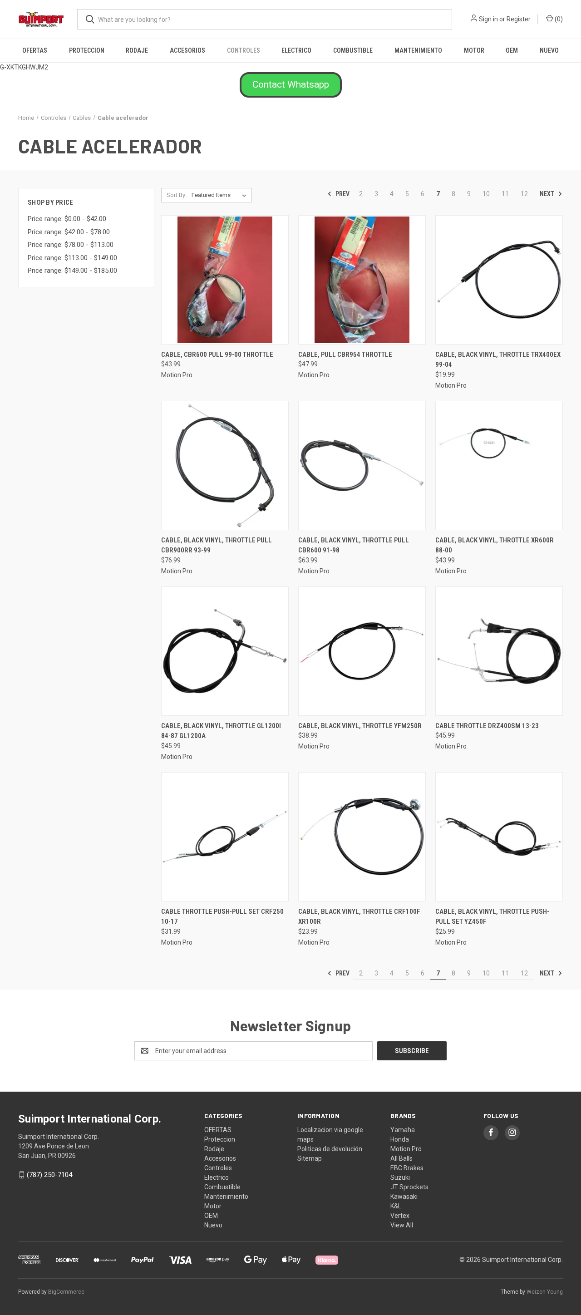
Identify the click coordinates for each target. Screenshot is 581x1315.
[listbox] (220, 195)
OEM (512, 50)
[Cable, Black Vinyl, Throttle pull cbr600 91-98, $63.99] (362, 465)
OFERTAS (34, 50)
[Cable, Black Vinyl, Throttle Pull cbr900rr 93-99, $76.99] (225, 465)
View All (401, 1225)
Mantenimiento (418, 50)
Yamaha (402, 1129)
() (558, 19)
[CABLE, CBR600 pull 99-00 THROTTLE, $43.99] (225, 280)
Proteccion (86, 50)
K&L (395, 1206)
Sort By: (177, 195)
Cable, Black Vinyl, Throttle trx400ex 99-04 (498, 359)
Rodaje (137, 50)
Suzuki (400, 1177)
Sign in (488, 19)
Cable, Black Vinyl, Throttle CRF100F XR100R (359, 916)
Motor (474, 50)
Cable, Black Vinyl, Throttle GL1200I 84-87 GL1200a (221, 731)
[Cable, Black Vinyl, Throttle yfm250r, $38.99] (362, 651)
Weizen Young (545, 1292)
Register (519, 19)
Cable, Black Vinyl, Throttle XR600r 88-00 (494, 545)
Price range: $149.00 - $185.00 (72, 270)
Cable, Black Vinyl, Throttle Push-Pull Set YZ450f (492, 916)
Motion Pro (406, 1148)
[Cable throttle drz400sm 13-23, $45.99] (499, 651)
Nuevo (549, 50)
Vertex (399, 1215)
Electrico (296, 50)
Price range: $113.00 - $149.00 (72, 258)
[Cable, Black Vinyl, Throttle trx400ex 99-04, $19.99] (499, 280)
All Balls (401, 1158)
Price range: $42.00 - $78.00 (69, 232)
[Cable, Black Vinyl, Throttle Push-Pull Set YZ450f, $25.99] (499, 837)
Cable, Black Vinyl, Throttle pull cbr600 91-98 (353, 545)
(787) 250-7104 (49, 1175)
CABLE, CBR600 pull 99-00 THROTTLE (217, 354)
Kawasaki (404, 1196)
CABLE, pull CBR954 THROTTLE (345, 354)
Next (548, 193)
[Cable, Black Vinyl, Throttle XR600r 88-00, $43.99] (499, 465)
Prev (342, 193)
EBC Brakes (406, 1168)
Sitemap (309, 1158)
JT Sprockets (409, 1187)
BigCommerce (66, 1292)
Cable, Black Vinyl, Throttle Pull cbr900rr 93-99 (216, 545)
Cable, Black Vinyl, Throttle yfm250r (360, 726)
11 (505, 193)
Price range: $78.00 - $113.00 (70, 245)
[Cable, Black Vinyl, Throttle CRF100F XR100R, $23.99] (362, 837)
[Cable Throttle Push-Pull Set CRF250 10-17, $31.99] (225, 837)
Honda (399, 1139)
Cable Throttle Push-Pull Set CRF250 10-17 (222, 916)
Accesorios (187, 50)
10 (486, 193)
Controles (243, 50)
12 (524, 193)
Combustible (353, 50)
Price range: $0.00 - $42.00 (67, 219)
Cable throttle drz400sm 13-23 (487, 726)
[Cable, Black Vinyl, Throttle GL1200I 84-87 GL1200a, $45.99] (225, 651)
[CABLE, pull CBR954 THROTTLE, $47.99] (362, 280)
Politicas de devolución (329, 1148)
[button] (291, 85)
